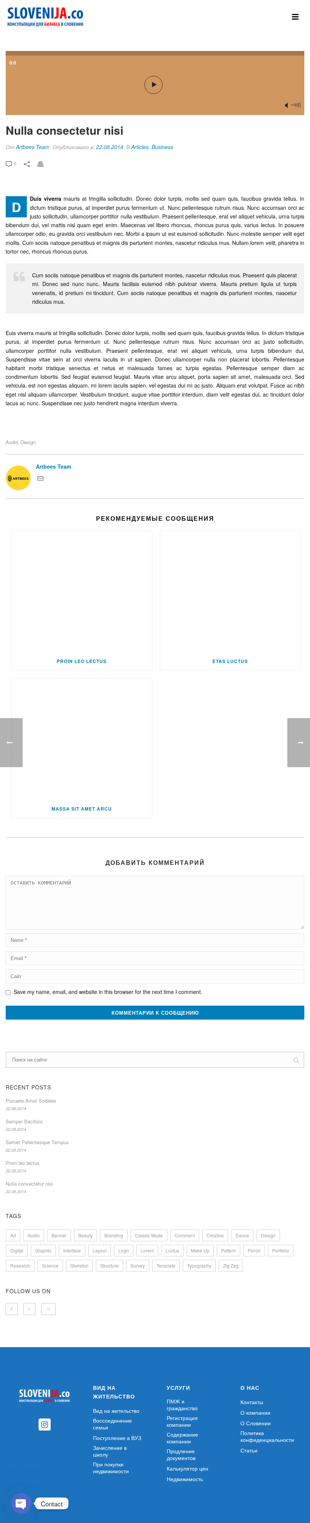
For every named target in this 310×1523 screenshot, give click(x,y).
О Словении (255, 1423)
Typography (199, 1265)
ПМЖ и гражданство (182, 1404)
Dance (242, 1235)
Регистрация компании (182, 1421)
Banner (59, 1235)
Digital (16, 1250)
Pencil (254, 1250)
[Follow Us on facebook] (12, 1309)
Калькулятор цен (187, 1468)
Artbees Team (33, 147)
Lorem (147, 1250)
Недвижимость (185, 1478)
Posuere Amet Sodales (31, 1100)
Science (50, 1265)
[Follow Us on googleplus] (29, 1309)
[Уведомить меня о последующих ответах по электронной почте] (40, 479)
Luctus (172, 1250)
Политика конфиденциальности (267, 1436)
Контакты (251, 1401)
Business (162, 147)
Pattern (228, 1250)
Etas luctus (230, 661)
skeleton (79, 1265)
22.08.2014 (109, 147)
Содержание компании (182, 1438)
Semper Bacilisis (24, 1121)
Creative (215, 1235)
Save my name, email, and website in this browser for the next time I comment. (108, 991)
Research (20, 1265)
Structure (109, 1265)
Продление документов (181, 1454)
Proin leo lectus (82, 661)
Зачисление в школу (110, 1451)
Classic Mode (149, 1235)
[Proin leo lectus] (82, 591)
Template (166, 1265)
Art (13, 1235)
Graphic (43, 1250)
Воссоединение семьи (112, 1424)
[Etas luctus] (230, 591)
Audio (12, 442)
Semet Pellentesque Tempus (37, 1142)
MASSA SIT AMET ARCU (81, 808)
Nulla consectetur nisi (29, 1183)
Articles (140, 147)
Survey (137, 1265)
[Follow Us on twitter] (48, 1309)
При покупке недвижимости (111, 1467)
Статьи (248, 1450)
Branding (113, 1235)
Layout (100, 1250)
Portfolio (280, 1250)
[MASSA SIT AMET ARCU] (82, 739)
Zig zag (231, 1265)
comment (185, 1235)
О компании (255, 1412)
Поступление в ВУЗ (117, 1437)
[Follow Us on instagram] (45, 1424)
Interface (72, 1250)
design (28, 442)
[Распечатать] (44, 163)
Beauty (85, 1235)
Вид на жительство (116, 1410)
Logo (123, 1250)
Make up (200, 1250)
